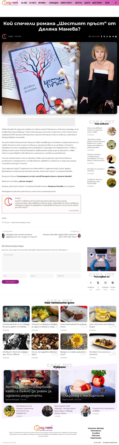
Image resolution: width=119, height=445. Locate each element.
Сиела (28, 222)
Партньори (95, 438)
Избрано (59, 367)
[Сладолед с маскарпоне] (87, 386)
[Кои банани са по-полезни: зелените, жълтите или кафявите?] (9, 411)
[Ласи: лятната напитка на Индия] (102, 314)
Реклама (96, 436)
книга (17, 222)
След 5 (10, 36)
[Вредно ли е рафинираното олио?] (73, 341)
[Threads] (112, 285)
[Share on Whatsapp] (107, 36)
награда (22, 222)
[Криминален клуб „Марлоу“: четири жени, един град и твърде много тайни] (47, 411)
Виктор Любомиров (12, 399)
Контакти (96, 431)
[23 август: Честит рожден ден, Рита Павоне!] (16, 341)
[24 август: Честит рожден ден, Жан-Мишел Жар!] (111, 182)
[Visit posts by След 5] (4, 36)
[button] (116, 3)
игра (12, 222)
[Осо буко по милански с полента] (111, 171)
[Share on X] (104, 36)
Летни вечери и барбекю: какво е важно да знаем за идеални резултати (29, 391)
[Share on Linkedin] (110, 36)
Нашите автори (96, 428)
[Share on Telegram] (113, 36)
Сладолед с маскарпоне (83, 395)
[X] (98, 285)
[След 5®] (10, 3)
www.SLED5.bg (74, 210)
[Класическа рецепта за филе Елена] (73, 314)
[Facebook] (90, 285)
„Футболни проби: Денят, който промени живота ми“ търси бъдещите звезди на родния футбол (96, 143)
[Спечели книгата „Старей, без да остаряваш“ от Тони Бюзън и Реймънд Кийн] (111, 158)
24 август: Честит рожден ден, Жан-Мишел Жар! (94, 181)
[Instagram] (105, 285)
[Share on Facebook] (101, 36)
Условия (96, 433)
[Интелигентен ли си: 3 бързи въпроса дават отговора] (16, 314)
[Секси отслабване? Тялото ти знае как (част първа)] (111, 131)
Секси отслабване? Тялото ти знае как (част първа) (94, 130)
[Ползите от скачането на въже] (85, 411)
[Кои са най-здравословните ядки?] (45, 341)
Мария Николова (67, 399)
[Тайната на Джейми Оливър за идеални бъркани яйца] (45, 314)
